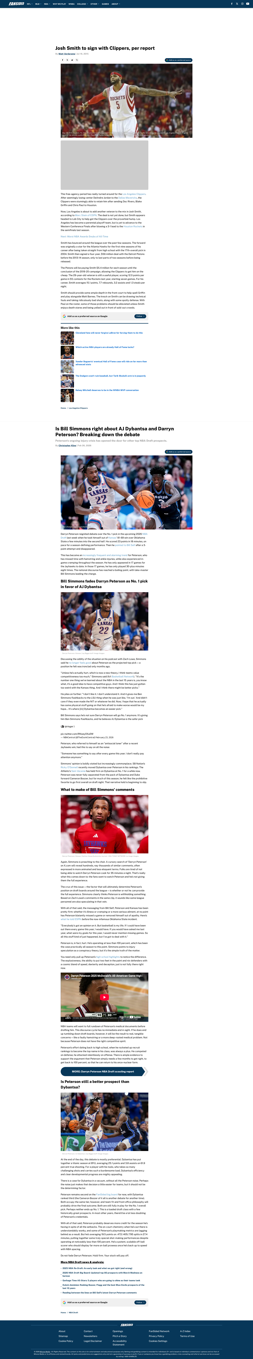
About (62, 1331)
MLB (37, 4)
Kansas (112, 537)
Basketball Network (123, 676)
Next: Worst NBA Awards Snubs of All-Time (84, 236)
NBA (46, 4)
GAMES (105, 4)
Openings (118, 1331)
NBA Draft (73, 1312)
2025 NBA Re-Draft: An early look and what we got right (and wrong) (97, 1268)
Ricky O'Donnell (69, 767)
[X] (237, 4)
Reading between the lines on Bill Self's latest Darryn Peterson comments (100, 1292)
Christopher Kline (67, 445)
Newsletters (90, 1336)
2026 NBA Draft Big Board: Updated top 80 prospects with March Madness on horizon (102, 1274)
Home (63, 408)
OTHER (94, 4)
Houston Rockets (133, 226)
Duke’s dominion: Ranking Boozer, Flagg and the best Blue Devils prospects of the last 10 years (103, 1286)
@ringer (69, 726)
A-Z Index (185, 1331)
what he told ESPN (71, 919)
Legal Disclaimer (93, 1341)
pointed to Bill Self (125, 545)
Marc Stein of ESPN (86, 215)
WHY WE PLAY (59, 4)
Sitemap (63, 1336)
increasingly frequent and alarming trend (105, 555)
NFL (29, 4)
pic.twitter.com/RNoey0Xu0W (77, 733)
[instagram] (242, 4)
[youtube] (247, 4)
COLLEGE (81, 4)
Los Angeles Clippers (134, 194)
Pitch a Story (120, 1336)
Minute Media (45, 1352)
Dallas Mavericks (127, 197)
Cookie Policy (66, 1341)
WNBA (72, 4)
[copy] (77, 60)
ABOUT (115, 4)
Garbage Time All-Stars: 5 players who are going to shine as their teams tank (101, 1280)
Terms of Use (187, 1336)
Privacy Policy (156, 1336)
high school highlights (108, 956)
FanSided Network (159, 1331)
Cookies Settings (158, 1341)
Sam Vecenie (78, 771)
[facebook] (231, 4)
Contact (88, 1331)
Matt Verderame (67, 54)
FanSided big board (107, 1194)
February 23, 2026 (104, 737)
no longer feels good (80, 662)
